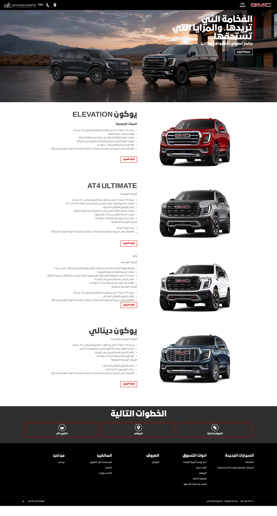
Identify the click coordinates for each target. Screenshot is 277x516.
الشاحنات (249, 462)
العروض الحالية (200, 478)
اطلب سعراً (201, 467)
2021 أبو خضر (246, 501)
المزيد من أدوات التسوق (195, 484)
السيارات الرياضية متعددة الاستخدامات (235, 467)
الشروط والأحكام (214, 501)
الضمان (108, 467)
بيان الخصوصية (231, 501)
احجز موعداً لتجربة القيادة (195, 462)
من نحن (61, 462)
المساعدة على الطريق (101, 462)
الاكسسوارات (105, 473)
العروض (155, 462)
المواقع (203, 473)
